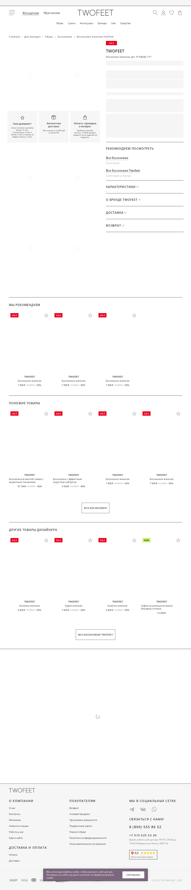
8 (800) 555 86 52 (145, 827)
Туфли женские (73, 605)
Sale (113, 23)
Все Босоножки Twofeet (95, 634)
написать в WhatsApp (164, 132)
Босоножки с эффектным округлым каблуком (67, 480)
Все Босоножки (95, 508)
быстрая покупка (124, 132)
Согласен (133, 875)
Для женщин (32, 36)
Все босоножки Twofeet (123, 171)
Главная (14, 36)
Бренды (102, 23)
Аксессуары (86, 23)
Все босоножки (117, 158)
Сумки (71, 23)
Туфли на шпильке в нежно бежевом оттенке (157, 607)
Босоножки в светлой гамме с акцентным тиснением (26, 480)
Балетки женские (117, 605)
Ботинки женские (29, 605)
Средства (125, 23)
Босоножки (65, 36)
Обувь (59, 23)
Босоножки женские (29, 380)
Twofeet (115, 50)
